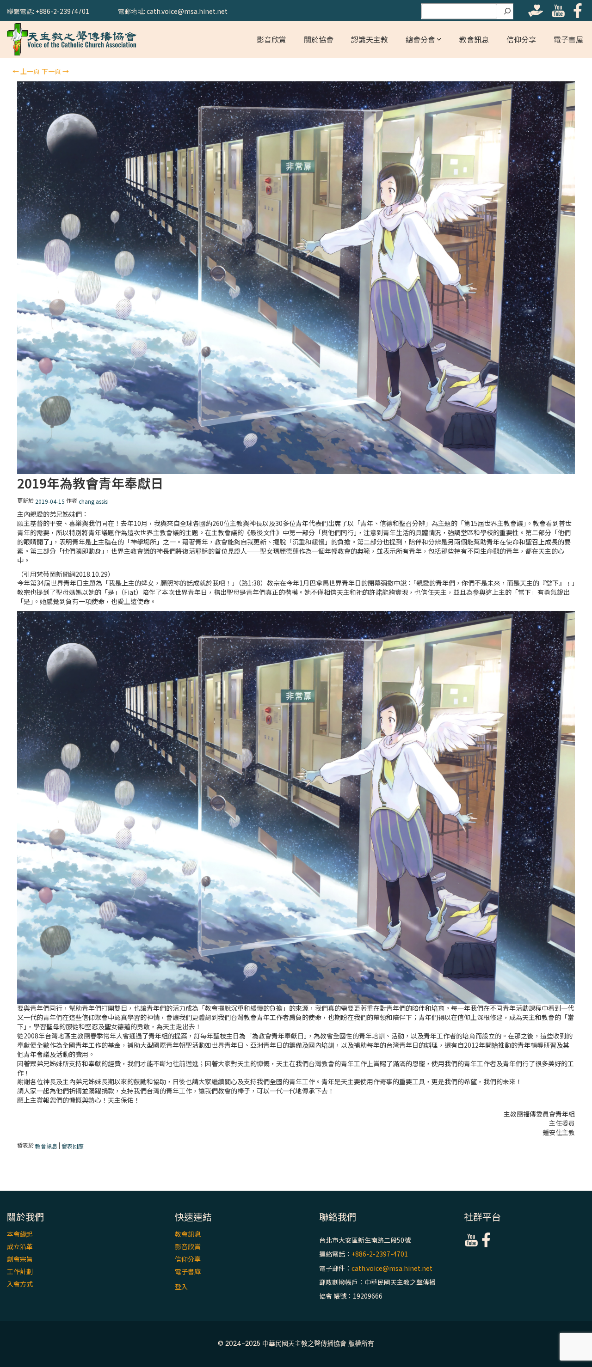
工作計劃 (20, 1271)
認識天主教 (369, 39)
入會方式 (20, 1283)
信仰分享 (521, 39)
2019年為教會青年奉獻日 (90, 483)
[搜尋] (507, 11)
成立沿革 (20, 1246)
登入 (181, 1286)
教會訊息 (474, 39)
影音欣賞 (271, 39)
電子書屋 (568, 39)
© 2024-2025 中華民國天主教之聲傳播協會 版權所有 (296, 1343)
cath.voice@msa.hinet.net (392, 1268)
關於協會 (318, 39)
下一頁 (55, 71)
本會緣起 (20, 1234)
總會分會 (420, 39)
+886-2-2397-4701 (380, 1254)
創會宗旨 (20, 1258)
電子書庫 (188, 1271)
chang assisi (94, 501)
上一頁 (26, 71)
